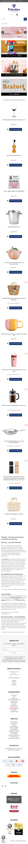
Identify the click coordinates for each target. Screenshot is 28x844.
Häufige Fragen (14, 711)
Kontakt (14, 680)
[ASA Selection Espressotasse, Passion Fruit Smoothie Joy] (14, 324)
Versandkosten (14, 701)
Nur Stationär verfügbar (14, 738)
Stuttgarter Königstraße (16, 597)
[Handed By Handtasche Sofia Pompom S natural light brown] (14, 289)
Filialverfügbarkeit (14, 727)
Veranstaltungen (14, 726)
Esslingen (16, 598)
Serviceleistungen (14, 736)
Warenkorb (14, 681)
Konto (14, 683)
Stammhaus (6, 559)
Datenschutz (14, 698)
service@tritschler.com (14, 677)
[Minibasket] (17, 14)
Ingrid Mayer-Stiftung (14, 730)
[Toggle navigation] (2, 23)
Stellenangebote (14, 732)
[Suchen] (25, 19)
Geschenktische (14, 729)
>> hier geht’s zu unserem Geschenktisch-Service (13, 632)
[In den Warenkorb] (7, 129)
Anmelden (12, 14)
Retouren (14, 704)
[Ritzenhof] (14, 32)
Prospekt (20, 1)
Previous (2, 32)
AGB (14, 696)
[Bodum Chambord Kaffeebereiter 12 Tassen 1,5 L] (14, 396)
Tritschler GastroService (14, 735)
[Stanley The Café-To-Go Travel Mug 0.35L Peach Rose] (14, 360)
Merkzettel (14, 684)
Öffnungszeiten (14, 721)
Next (25, 32)
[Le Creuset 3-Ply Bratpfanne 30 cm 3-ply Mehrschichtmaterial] (14, 431)
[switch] (3, 842)
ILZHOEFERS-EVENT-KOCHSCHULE (8, 1)
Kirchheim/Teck (21, 600)
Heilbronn (3, 600)
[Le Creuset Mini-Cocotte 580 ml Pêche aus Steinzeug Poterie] (14, 253)
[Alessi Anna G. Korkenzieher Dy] (14, 146)
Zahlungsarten (14, 702)
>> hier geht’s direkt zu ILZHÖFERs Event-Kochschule (14, 589)
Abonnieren (14, 652)
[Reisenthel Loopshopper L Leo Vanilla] (14, 504)
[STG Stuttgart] (14, 799)
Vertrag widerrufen (14, 708)
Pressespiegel (14, 733)
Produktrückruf (14, 705)
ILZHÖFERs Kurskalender (14, 750)
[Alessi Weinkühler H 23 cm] (14, 217)
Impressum (14, 695)
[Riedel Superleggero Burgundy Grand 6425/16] (14, 110)
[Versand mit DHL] (14, 776)
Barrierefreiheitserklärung (14, 699)
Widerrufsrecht (14, 707)
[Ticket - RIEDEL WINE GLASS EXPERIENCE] (14, 182)
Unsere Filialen (14, 723)
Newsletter (14, 710)
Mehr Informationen (15, 129)
